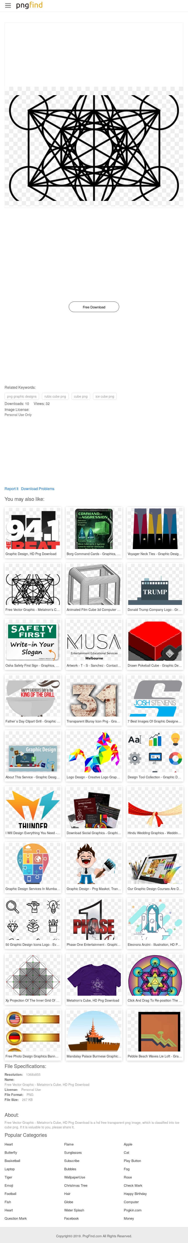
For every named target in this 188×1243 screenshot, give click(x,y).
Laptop (10, 1168)
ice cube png (105, 396)
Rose (128, 1177)
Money (129, 1218)
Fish (8, 1201)
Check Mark (133, 1185)
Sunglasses (73, 1152)
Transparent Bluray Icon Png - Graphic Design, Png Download (112, 721)
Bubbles (70, 1168)
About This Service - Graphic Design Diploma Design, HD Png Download (58, 777)
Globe (68, 1201)
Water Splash (74, 1210)
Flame (69, 1144)
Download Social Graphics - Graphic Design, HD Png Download (113, 832)
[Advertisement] (94, 55)
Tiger (8, 1177)
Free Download (94, 307)
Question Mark (16, 1218)
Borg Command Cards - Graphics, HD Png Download (105, 553)
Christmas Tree (75, 1185)
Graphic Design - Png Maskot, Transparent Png (101, 888)
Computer (131, 1201)
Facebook (71, 1218)
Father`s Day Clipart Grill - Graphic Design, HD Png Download (50, 721)
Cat (126, 1152)
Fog (127, 1168)
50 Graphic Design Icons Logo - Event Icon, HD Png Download (51, 944)
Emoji (9, 1185)
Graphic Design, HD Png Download (31, 553)
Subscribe (71, 1160)
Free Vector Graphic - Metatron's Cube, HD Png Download (48, 609)
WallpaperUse (74, 1177)
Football (10, 1193)
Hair (67, 1193)
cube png (81, 396)
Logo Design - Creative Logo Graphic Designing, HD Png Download (116, 777)
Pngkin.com (133, 1210)
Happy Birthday (135, 1193)
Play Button (132, 1160)
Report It (11, 488)
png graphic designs (21, 396)
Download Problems (37, 488)
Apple (128, 1144)
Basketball (12, 1160)
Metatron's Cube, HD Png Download (93, 1000)
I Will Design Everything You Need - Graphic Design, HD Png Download (57, 832)
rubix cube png (55, 396)
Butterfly (11, 1152)
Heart (9, 1144)
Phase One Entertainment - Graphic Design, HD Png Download (112, 944)
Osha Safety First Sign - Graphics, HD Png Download (44, 665)
